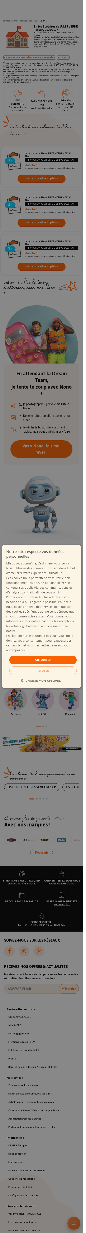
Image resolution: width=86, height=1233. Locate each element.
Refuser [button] (43, 671)
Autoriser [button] (43, 660)
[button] (41, 680)
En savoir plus (36, 650)
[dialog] (41, 616)
